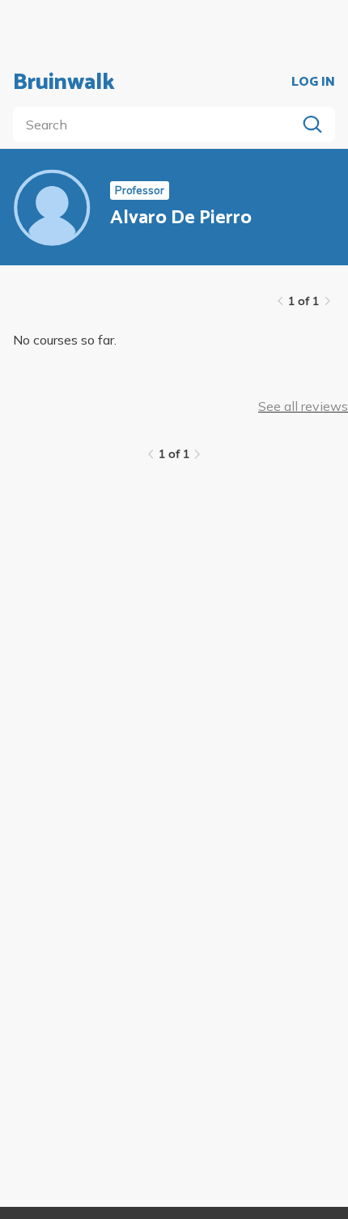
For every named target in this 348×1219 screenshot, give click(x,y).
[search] (158, 124)
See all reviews (303, 406)
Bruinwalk (64, 82)
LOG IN (313, 82)
